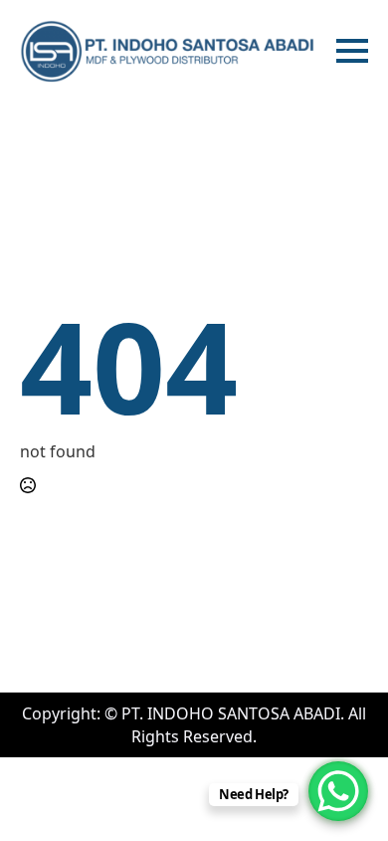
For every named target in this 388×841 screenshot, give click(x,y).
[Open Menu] (352, 51)
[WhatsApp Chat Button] (338, 791)
